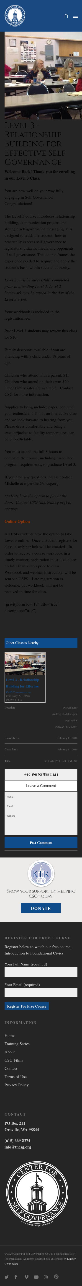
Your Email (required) (22, 984)
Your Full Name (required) (26, 964)
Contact (11, 1068)
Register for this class (41, 774)
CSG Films (14, 1060)
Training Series (17, 1043)
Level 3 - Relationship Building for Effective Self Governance (22, 686)
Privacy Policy (17, 1084)
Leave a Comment (41, 786)
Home (10, 1035)
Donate (41, 908)
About (10, 1051)
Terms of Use (16, 1076)
